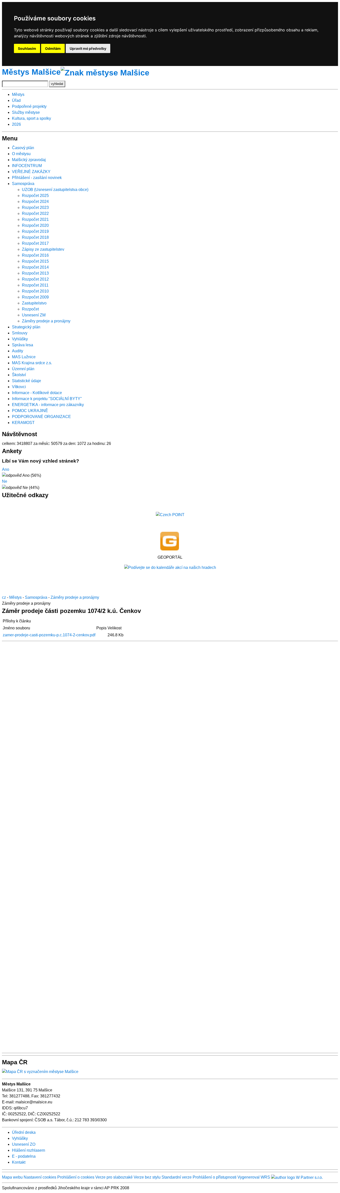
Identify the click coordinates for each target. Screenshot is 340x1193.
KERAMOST (23, 422)
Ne (4, 481)
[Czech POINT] (170, 514)
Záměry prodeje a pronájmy (46, 321)
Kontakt (18, 1162)
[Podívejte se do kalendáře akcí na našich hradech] (170, 567)
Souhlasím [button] (27, 48)
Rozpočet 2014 (35, 267)
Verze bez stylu (147, 1177)
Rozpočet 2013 (35, 273)
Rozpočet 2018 (35, 237)
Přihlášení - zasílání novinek (37, 178)
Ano (5, 469)
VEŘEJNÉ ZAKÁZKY (31, 172)
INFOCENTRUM (27, 166)
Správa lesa (22, 345)
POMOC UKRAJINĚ (30, 411)
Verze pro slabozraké (114, 1177)
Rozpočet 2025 (35, 195)
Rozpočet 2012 (35, 279)
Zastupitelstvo (34, 303)
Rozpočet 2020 (35, 225)
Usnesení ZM (34, 315)
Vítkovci (19, 387)
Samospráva (23, 183)
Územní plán (23, 369)
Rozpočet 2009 (35, 297)
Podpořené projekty (29, 106)
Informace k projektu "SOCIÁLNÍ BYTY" (47, 399)
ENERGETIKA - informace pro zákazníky (48, 405)
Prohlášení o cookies (76, 1177)
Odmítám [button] (53, 48)
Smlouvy (19, 333)
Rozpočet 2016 (35, 255)
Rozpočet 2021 (35, 219)
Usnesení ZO (23, 1144)
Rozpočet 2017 (35, 243)
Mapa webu (12, 1177)
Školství (19, 375)
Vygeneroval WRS (253, 1177)
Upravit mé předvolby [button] (88, 48)
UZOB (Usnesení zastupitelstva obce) (55, 189)
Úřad (16, 100)
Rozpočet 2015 (35, 261)
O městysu (21, 154)
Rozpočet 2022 (35, 213)
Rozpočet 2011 (35, 285)
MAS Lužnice (24, 357)
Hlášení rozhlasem (28, 1150)
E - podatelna (24, 1156)
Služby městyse (26, 112)
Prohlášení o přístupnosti (214, 1177)
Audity (17, 351)
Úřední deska (24, 1132)
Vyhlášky (20, 339)
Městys (18, 94)
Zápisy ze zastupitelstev (43, 249)
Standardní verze (177, 1177)
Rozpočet (30, 309)
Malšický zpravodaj (29, 160)
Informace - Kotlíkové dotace (37, 393)
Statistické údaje (26, 381)
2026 (16, 124)
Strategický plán (26, 327)
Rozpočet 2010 (35, 291)
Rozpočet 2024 (35, 201)
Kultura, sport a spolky (31, 118)
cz (4, 597)
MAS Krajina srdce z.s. (32, 363)
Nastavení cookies (40, 1177)
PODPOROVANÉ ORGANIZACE (41, 417)
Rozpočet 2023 (35, 207)
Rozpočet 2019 (35, 231)
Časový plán (23, 148)
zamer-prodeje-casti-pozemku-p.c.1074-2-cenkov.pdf (49, 635)
